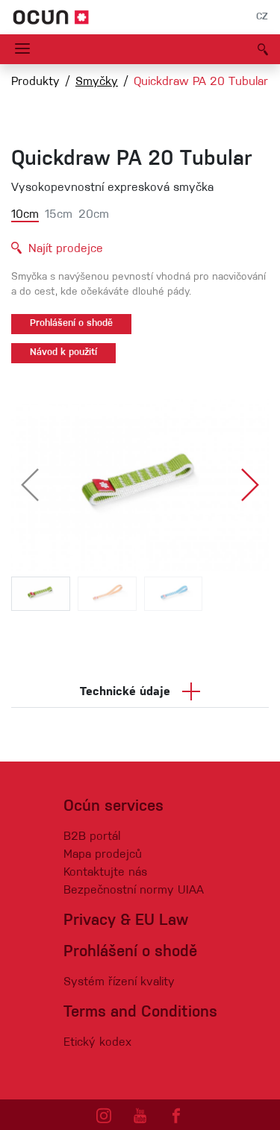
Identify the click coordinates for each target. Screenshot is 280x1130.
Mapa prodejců (102, 855)
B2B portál (91, 837)
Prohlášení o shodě (71, 323)
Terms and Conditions (140, 1012)
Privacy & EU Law (125, 921)
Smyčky (96, 82)
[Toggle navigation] (22, 49)
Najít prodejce (65, 249)
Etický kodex (97, 1043)
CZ (262, 17)
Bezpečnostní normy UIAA (133, 891)
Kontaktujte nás (105, 873)
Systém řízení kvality (119, 982)
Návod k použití (63, 352)
